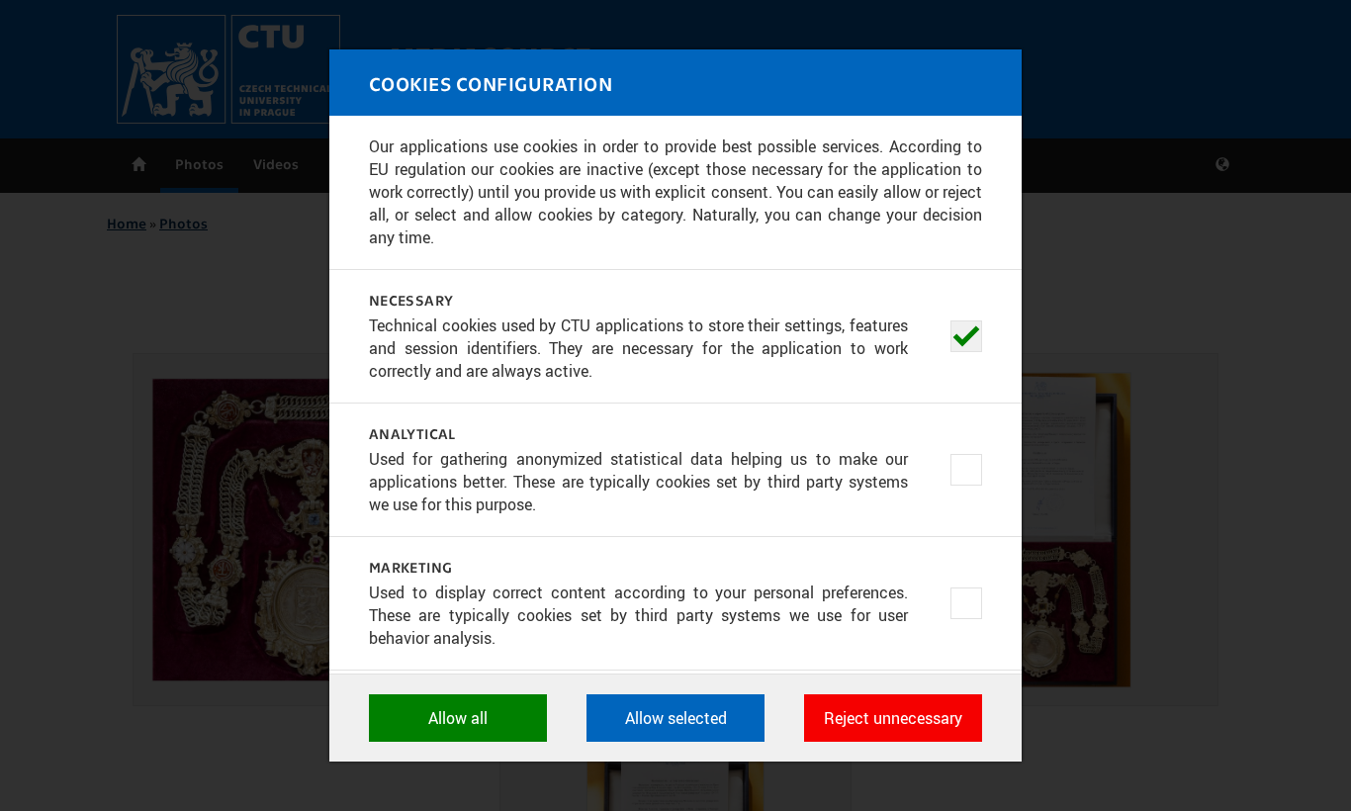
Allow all (458, 718)
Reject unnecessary (893, 718)
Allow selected (676, 718)
